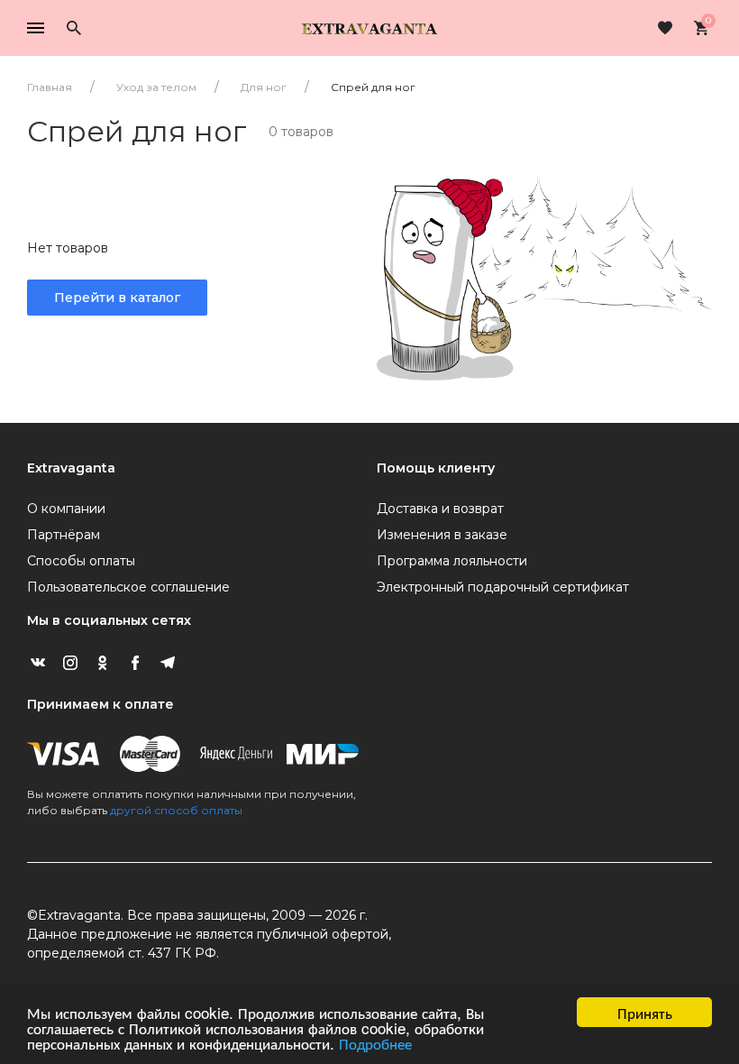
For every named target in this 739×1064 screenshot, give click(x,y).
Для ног (264, 87)
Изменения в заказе (442, 535)
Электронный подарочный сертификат (503, 587)
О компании (66, 508)
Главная (49, 87)
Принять (644, 1012)
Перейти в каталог (117, 297)
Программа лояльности (452, 561)
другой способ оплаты (176, 810)
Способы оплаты (81, 561)
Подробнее (375, 1043)
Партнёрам (63, 535)
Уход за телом (156, 87)
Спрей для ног (373, 87)
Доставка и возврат (440, 508)
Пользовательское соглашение (128, 587)
